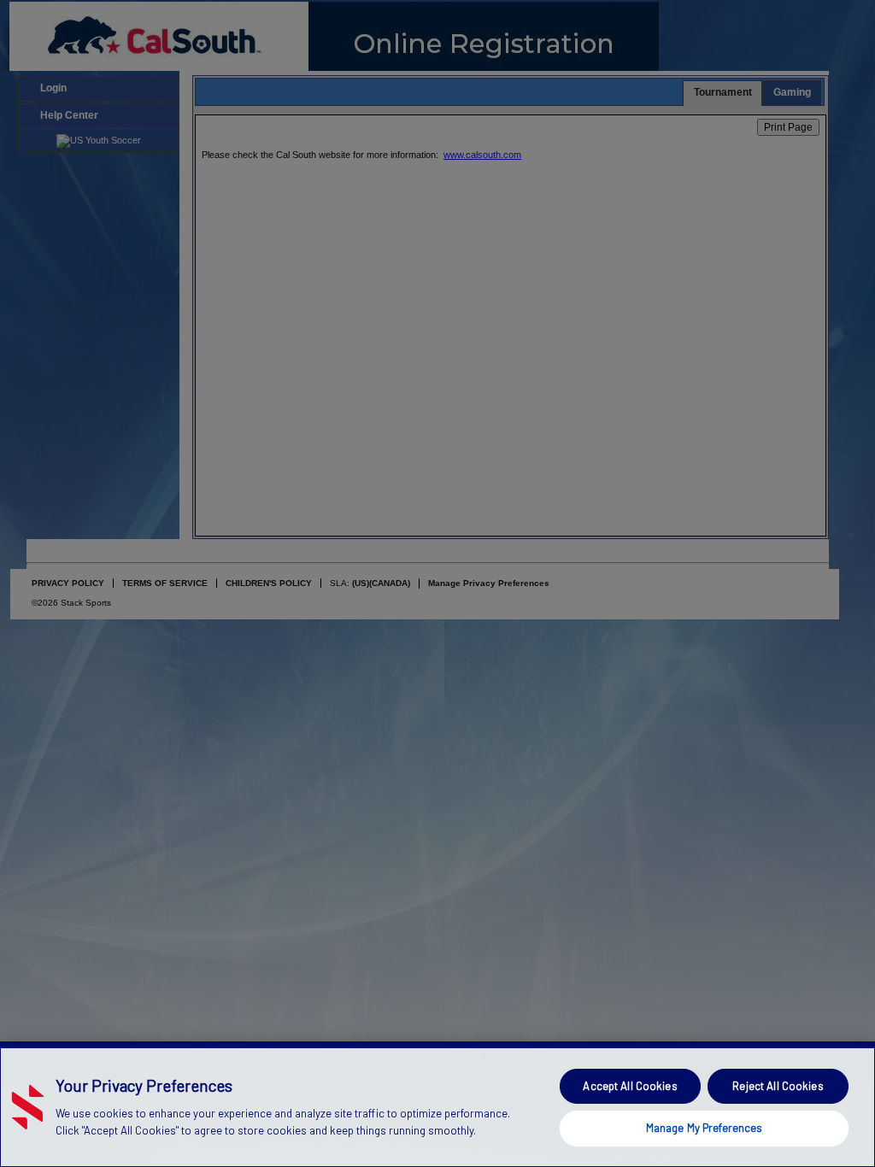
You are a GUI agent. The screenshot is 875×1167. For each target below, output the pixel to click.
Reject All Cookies (777, 1086)
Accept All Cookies (630, 1086)
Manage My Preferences (704, 1128)
